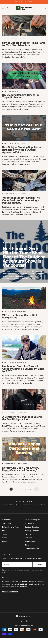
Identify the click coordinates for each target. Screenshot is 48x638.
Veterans (28, 538)
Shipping (5, 534)
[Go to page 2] (36, 489)
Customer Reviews (32, 549)
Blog (27, 545)
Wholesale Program (32, 520)
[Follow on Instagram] (27, 621)
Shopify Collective (32, 531)
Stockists (28, 534)
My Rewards (29, 523)
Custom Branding (32, 527)
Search (4, 538)
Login (4, 542)
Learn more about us (10, 592)
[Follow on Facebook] (21, 621)
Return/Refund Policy (10, 527)
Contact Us (6, 520)
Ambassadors (30, 542)
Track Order (6, 523)
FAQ (3, 531)
